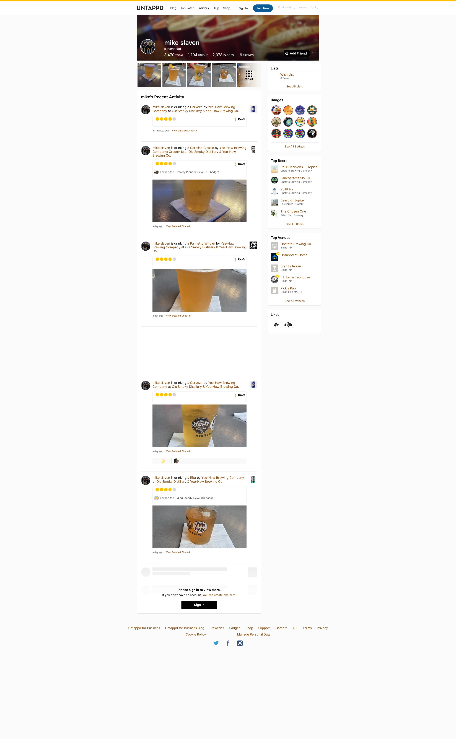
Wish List (287, 74)
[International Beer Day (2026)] (288, 122)
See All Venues (295, 301)
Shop (226, 8)
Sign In (243, 8)
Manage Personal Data (254, 634)
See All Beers (295, 224)
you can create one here (219, 595)
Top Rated (187, 8)
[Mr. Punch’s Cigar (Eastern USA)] (276, 133)
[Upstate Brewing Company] (288, 325)
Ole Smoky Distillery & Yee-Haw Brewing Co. (205, 111)
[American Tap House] (276, 110)
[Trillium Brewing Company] (276, 325)
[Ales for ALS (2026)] (312, 110)
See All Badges (295, 146)
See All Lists (294, 86)
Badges (234, 628)
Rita (193, 477)
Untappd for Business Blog (184, 628)
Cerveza (196, 107)
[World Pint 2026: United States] (300, 133)
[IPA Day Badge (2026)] (276, 122)
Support (264, 628)
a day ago (157, 226)
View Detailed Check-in (184, 130)
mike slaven (161, 107)
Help (216, 8)
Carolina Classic (202, 148)
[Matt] (176, 460)
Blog (173, 8)
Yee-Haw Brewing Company (222, 477)
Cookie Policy (196, 634)
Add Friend (298, 53)
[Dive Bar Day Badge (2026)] (312, 122)
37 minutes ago (160, 130)
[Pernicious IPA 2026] (300, 110)
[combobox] (298, 7)
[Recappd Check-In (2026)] (300, 122)
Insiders (203, 8)
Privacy (322, 628)
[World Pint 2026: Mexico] (288, 133)
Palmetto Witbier (202, 243)
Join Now (262, 8)
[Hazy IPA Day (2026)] (288, 110)
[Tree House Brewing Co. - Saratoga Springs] (312, 133)
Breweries (216, 628)
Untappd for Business (144, 628)
